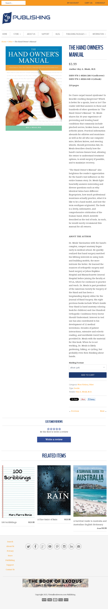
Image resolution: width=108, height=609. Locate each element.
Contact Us (10, 569)
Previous (75, 411)
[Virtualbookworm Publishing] (54, 18)
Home (4, 34)
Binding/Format (76, 363)
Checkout (100, 3)
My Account (73, 3)
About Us (31, 34)
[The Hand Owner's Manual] (34, 130)
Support (45, 34)
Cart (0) (89, 3)
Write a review (54, 439)
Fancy (91, 399)
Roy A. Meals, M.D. (84, 392)
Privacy (10, 551)
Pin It (83, 399)
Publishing (10, 560)
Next (102, 411)
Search (10, 542)
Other (10, 42)
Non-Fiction (83, 385)
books (76, 388)
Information (99, 34)
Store (17, 34)
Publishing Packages (76, 34)
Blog (58, 34)
